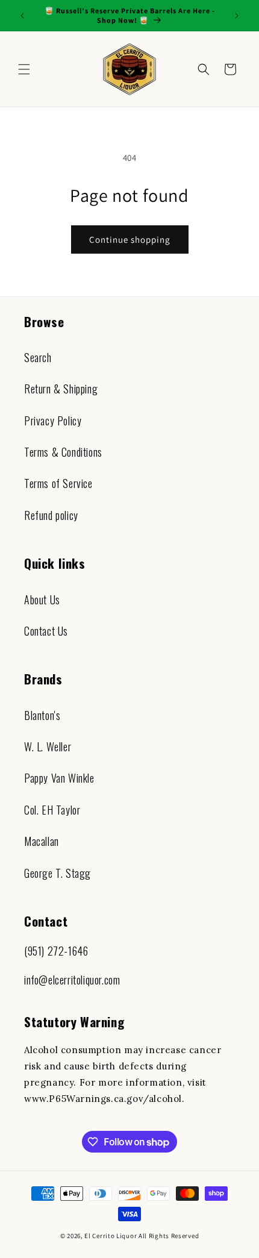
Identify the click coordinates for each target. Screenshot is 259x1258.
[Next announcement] (236, 15)
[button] (24, 69)
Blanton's (42, 715)
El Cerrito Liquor (110, 1235)
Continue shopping (129, 239)
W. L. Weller (47, 746)
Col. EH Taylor (52, 810)
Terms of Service (58, 483)
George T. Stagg (57, 873)
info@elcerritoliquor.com (72, 979)
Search (38, 357)
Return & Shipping (61, 388)
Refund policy (51, 515)
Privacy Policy (52, 420)
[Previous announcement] (22, 15)
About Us (42, 599)
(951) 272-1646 (56, 951)
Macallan (41, 841)
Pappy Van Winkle (59, 778)
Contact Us (46, 631)
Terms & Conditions (63, 452)
